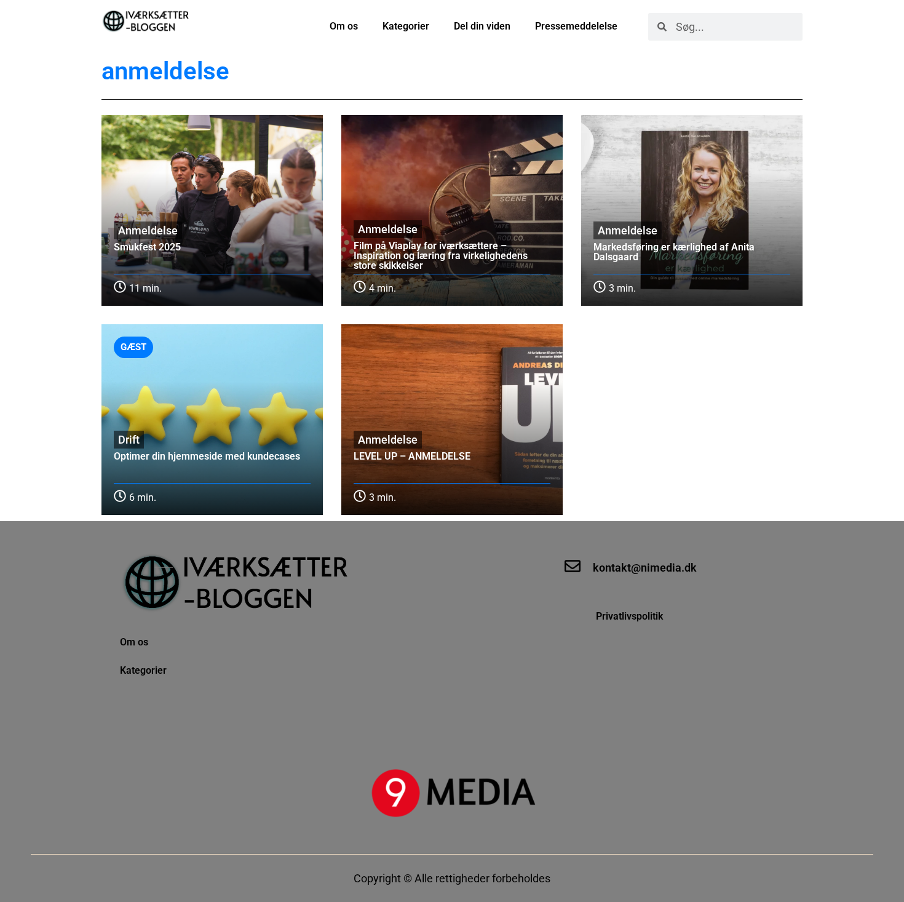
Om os (344, 26)
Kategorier (406, 26)
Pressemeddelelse (576, 26)
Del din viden (482, 26)
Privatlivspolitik (630, 616)
